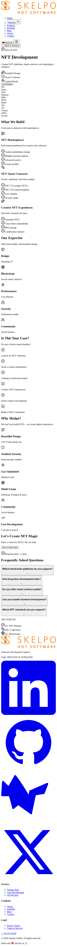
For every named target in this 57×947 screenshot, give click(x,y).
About (10, 33)
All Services (12, 895)
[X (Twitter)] (28, 878)
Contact (10, 36)
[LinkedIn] (28, 714)
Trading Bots (13, 890)
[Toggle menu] (16, 42)
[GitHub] (28, 769)
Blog (9, 30)
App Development (15, 892)
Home (10, 18)
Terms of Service (15, 928)
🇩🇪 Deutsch (7, 43)
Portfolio (11, 28)
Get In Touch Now (10, 547)
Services (12, 23)
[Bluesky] (28, 823)
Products (11, 25)
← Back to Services (10, 46)
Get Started (7, 84)
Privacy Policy (13, 925)
